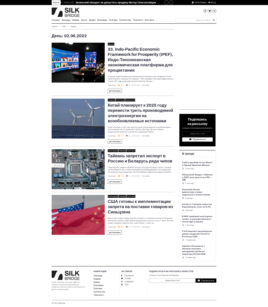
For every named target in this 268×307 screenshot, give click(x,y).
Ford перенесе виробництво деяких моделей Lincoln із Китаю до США (197, 234)
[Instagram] (214, 11)
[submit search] (214, 20)
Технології (130, 100)
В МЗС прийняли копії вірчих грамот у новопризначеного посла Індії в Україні (197, 219)
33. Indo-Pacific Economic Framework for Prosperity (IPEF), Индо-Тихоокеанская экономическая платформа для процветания (140, 59)
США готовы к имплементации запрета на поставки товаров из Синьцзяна (140, 206)
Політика (120, 100)
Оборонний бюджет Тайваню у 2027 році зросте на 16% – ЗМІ (197, 177)
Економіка (113, 151)
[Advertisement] (197, 68)
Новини (55, 26)
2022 (64, 26)
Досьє (111, 44)
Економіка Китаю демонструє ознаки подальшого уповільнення (196, 192)
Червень (73, 26)
